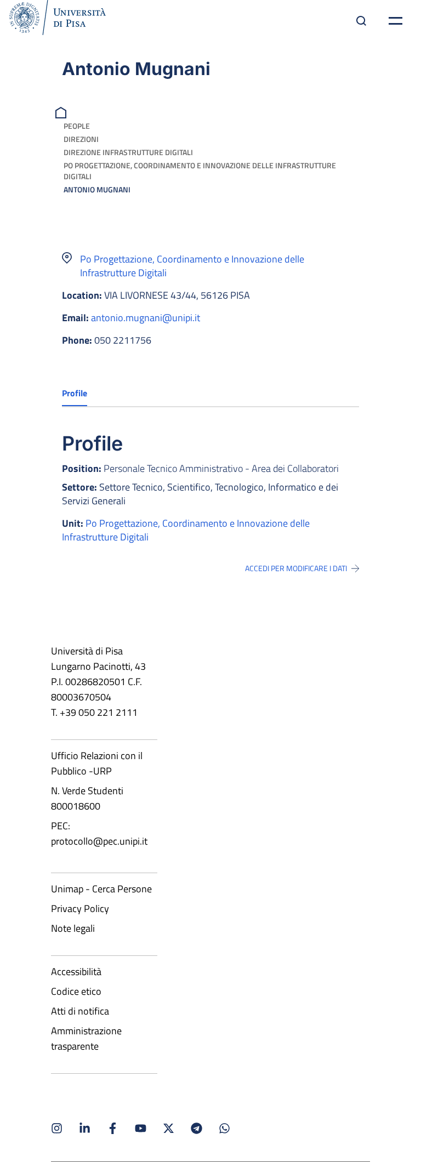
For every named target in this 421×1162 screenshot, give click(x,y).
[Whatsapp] (224, 1128)
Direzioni (81, 139)
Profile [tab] (74, 393)
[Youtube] (140, 1128)
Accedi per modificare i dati (296, 568)
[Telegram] (196, 1128)
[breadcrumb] (62, 111)
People (77, 126)
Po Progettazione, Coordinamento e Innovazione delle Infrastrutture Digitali (200, 171)
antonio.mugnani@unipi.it (145, 317)
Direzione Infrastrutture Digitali (128, 152)
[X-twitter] (168, 1128)
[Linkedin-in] (84, 1128)
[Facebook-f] (112, 1128)
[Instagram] (56, 1128)
